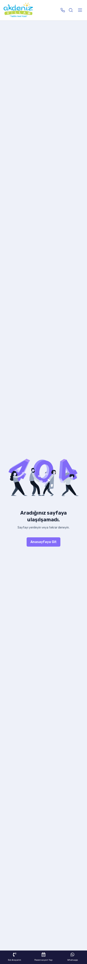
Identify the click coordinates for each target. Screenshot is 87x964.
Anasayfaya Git (43, 542)
